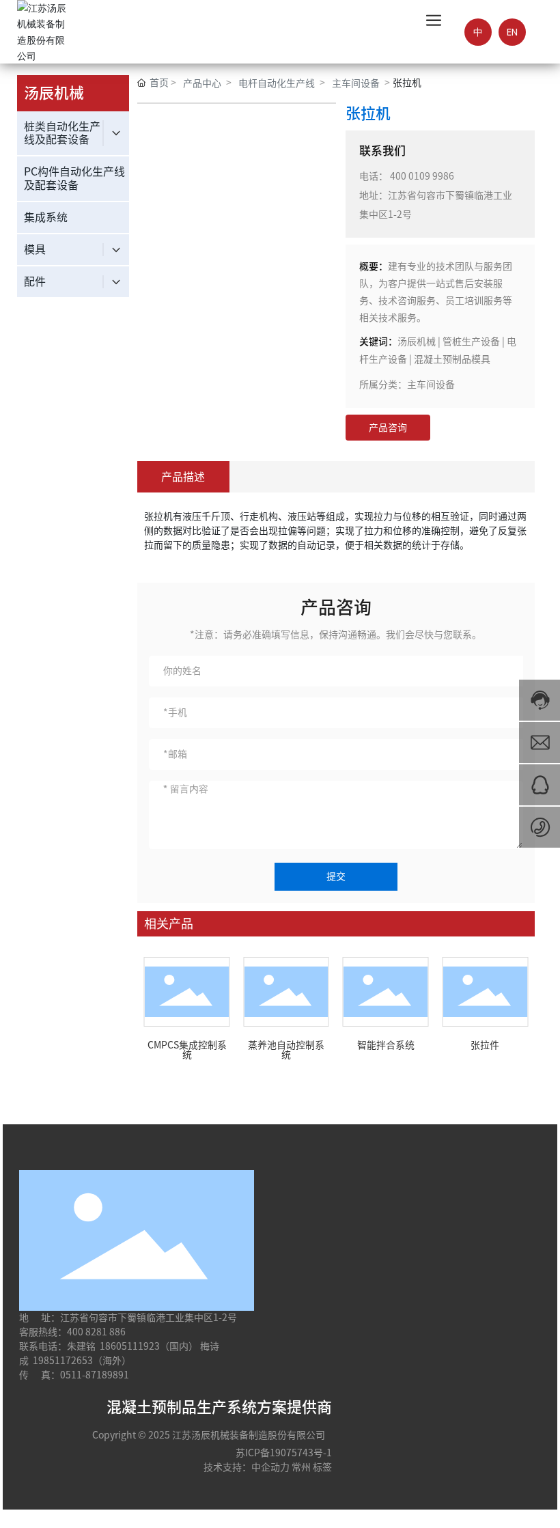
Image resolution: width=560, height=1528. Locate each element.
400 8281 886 (96, 1332)
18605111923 (130, 1346)
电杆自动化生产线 (276, 83)
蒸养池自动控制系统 (286, 1049)
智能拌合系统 (386, 1045)
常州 (301, 1467)
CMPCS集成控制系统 (187, 1049)
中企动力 (270, 1467)
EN (512, 32)
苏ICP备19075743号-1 (284, 1453)
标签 (322, 1467)
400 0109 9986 (422, 176)
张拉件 (485, 1045)
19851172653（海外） (82, 1360)
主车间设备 (356, 83)
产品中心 (202, 83)
